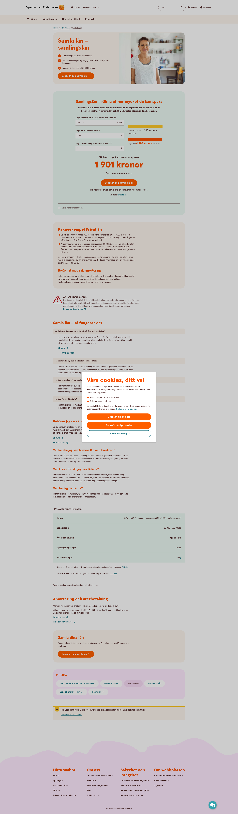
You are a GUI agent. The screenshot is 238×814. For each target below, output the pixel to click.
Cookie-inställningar (119, 433)
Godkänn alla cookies (119, 416)
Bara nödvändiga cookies (119, 425)
